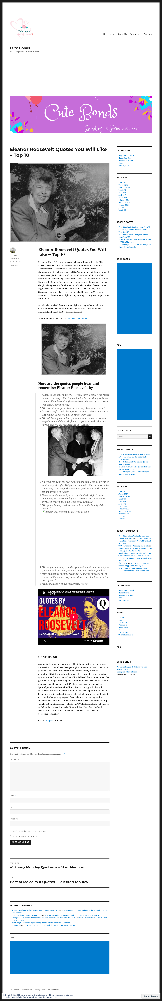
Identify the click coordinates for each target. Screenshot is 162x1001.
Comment (15, 760)
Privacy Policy (123, 632)
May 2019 (122, 193)
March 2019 (122, 198)
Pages (147, 34)
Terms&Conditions (126, 635)
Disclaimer (122, 625)
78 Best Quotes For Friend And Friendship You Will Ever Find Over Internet (134, 540)
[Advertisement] (81, 76)
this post (49, 720)
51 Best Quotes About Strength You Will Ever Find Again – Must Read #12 (72, 915)
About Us (122, 34)
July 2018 (121, 208)
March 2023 (123, 185)
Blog (120, 620)
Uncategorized (124, 166)
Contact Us (135, 34)
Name (13, 796)
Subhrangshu (15, 255)
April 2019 (122, 195)
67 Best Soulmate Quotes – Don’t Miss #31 (134, 227)
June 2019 (122, 190)
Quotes (13, 265)
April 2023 (122, 183)
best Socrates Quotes (77, 318)
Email (13, 807)
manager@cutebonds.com (127, 672)
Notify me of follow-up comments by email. (29, 831)
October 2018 (123, 205)
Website (14, 819)
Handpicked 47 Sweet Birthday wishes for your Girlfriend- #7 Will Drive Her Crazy (43, 918)
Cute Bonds (20, 48)
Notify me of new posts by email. (25, 836)
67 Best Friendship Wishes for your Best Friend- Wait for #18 (35, 910)
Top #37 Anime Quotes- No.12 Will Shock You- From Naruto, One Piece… (51, 925)
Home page (108, 34)
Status (18, 265)
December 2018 (124, 203)
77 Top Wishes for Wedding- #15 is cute (27, 915)
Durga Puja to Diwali (126, 156)
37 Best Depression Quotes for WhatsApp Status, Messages (47, 923)
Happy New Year (124, 158)
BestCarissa (16, 925)
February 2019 (123, 200)
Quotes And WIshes (17, 262)
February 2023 (124, 188)
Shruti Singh (16, 923)
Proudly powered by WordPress (46, 990)
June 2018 (122, 210)
